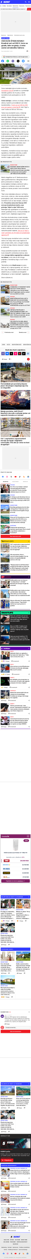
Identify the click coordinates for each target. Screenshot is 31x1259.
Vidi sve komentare (15, 1031)
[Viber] (3, 353)
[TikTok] (24, 353)
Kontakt (10, 1247)
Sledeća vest (22, 332)
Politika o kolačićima (24, 1247)
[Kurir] (5, 2)
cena (3, 344)
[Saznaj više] (29, 1136)
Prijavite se (8, 1160)
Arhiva (5, 1249)
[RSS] (24, 477)
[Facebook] (7, 353)
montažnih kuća (6, 90)
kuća (8, 344)
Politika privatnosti (13, 1249)
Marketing (4, 1247)
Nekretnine (10, 35)
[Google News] (28, 353)
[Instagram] (15, 353)
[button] (28, 51)
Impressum (15, 1247)
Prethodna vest (9, 332)
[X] (11, 353)
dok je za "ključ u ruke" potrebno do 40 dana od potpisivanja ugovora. (15, 233)
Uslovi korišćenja (23, 1249)
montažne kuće (16, 344)
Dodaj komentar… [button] (11, 1027)
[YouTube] (19, 353)
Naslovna (3, 35)
